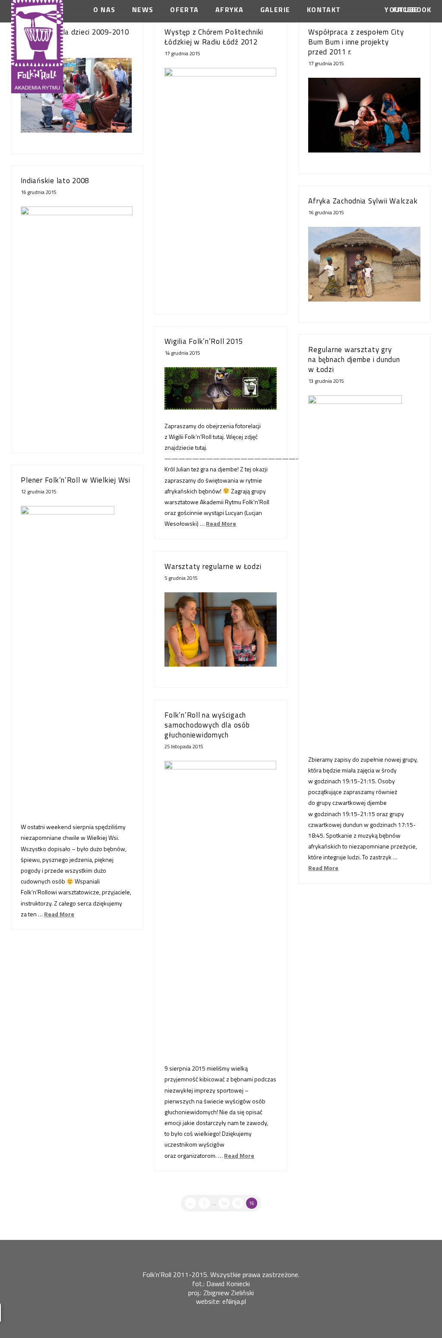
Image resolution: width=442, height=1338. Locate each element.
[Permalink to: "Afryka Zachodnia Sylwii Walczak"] (364, 264)
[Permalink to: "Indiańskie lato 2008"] (77, 319)
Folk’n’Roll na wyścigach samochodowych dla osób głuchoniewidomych (206, 725)
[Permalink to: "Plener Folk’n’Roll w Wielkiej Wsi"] (77, 634)
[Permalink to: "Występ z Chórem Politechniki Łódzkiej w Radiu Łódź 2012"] (220, 181)
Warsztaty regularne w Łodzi (212, 566)
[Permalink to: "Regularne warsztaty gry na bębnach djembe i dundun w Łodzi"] (364, 541)
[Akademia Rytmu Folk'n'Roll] (37, 46)
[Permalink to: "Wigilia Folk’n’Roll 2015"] (220, 388)
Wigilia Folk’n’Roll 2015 (203, 341)
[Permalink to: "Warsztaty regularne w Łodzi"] (220, 629)
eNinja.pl (234, 1301)
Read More (221, 523)
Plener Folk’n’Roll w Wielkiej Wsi (75, 480)
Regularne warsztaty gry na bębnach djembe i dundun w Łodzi (354, 359)
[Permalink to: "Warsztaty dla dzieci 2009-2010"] (77, 95)
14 (224, 1203)
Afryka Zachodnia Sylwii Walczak (362, 201)
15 (237, 1203)
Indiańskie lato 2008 (55, 180)
